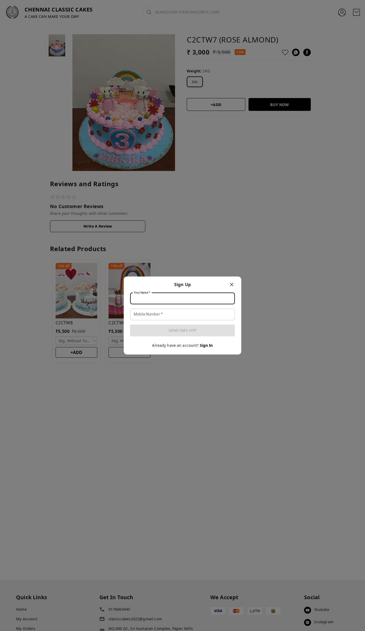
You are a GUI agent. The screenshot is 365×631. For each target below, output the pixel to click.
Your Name (142, 292)
